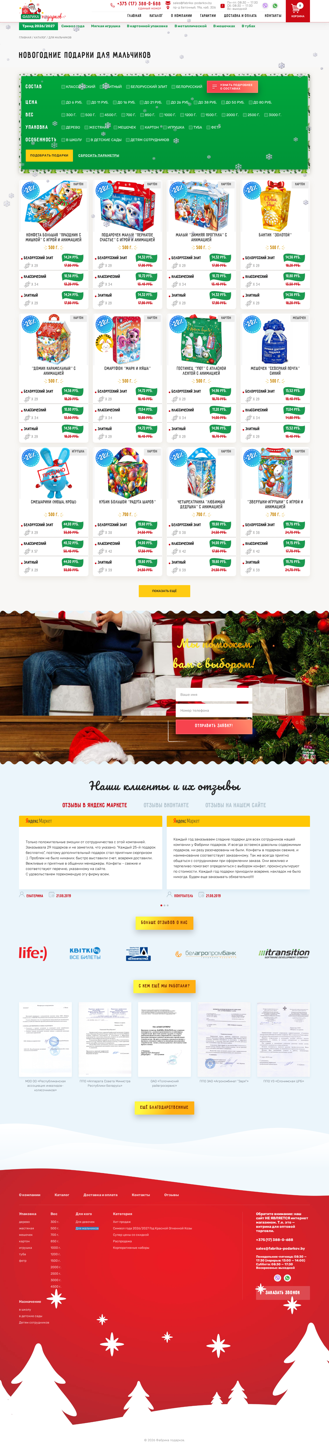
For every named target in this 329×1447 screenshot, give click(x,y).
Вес (30, 115)
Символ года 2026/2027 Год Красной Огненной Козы (152, 1228)
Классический (80, 87)
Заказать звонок (283, 1292)
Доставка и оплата (240, 16)
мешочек (127, 127)
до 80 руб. (262, 102)
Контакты (273, 16)
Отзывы (171, 1195)
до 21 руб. (153, 102)
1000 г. (170, 115)
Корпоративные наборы (131, 1247)
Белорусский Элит (149, 87)
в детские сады (106, 140)
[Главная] (44, 10)
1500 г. (211, 115)
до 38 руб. (207, 102)
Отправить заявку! (214, 725)
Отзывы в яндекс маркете (95, 805)
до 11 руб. (100, 102)
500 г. (90, 115)
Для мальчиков (87, 1228)
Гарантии (208, 16)
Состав (34, 87)
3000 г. (275, 115)
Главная (135, 16)
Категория (122, 1214)
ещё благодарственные (164, 1107)
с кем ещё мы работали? (164, 986)
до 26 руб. (180, 102)
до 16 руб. (126, 102)
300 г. (71, 115)
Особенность (41, 140)
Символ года (72, 26)
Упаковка (37, 127)
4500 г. (111, 115)
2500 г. (254, 115)
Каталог (156, 16)
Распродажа (122, 1241)
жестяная (99, 127)
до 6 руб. (74, 102)
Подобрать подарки (49, 155)
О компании (181, 16)
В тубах (248, 26)
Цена (32, 102)
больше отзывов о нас (164, 922)
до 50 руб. (235, 102)
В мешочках (224, 26)
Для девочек (85, 1222)
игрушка (176, 127)
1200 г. (191, 115)
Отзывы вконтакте (166, 805)
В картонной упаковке (147, 26)
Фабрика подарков (170, 1440)
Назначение (30, 1301)
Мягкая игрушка (105, 26)
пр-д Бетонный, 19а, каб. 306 (194, 7)
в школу (74, 140)
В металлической (191, 26)
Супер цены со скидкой (131, 1234)
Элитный (113, 87)
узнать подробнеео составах (236, 86)
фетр (216, 127)
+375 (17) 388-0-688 (139, 4)
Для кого (84, 1214)
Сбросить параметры (98, 155)
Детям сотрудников (149, 140)
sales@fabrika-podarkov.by (192, 3)
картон (152, 127)
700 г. (131, 115)
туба (197, 127)
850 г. (150, 115)
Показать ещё (164, 591)
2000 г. (232, 115)
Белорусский (189, 87)
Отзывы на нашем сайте (236, 805)
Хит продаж (122, 1222)
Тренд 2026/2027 (38, 26)
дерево (73, 127)
